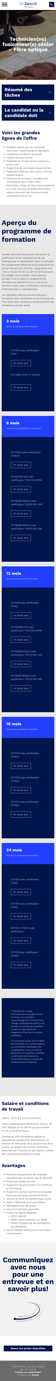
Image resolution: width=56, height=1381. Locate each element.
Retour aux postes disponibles (28, 1348)
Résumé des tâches (18, 92)
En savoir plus (20, 363)
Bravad (35, 1375)
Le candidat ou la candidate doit (24, 112)
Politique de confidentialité (28, 1372)
